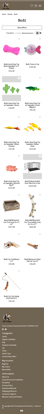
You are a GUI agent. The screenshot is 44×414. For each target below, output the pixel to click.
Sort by (18, 33)
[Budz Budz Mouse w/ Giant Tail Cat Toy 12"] (32, 244)
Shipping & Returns (9, 391)
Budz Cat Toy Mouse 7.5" (11, 260)
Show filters (22, 28)
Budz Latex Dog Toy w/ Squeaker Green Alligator (32, 105)
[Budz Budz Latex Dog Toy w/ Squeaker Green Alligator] (32, 88)
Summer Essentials (9, 345)
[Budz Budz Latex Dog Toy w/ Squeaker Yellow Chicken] (11, 127)
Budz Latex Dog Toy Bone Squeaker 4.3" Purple (11, 66)
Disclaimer (6, 383)
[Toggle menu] (40, 6)
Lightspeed (7, 408)
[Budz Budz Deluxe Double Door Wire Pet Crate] (32, 166)
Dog (3, 342)
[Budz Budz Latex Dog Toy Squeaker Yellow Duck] (32, 127)
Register (5, 364)
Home (4, 14)
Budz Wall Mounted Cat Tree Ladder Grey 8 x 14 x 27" (32, 222)
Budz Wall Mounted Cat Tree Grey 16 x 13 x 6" (11, 222)
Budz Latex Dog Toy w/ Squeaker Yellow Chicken (11, 144)
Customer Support (9, 394)
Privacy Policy (7, 385)
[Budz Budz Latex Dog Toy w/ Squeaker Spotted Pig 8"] (11, 166)
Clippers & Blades (8, 339)
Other (4, 351)
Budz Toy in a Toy (32, 64)
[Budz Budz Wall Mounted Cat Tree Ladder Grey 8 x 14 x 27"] (32, 205)
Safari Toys (6, 354)
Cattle (4, 336)
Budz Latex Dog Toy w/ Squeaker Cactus (11, 104)
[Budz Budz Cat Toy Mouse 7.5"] (11, 244)
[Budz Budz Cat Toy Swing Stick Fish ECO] (11, 281)
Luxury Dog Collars (9, 356)
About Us (5, 377)
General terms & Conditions (12, 380)
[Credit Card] (21, 411)
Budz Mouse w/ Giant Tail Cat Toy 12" (32, 260)
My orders (6, 367)
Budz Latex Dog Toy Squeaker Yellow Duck (32, 144)
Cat (3, 348)
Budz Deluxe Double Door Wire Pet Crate (32, 182)
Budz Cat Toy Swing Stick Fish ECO (11, 297)
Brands (10, 14)
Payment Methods (9, 388)
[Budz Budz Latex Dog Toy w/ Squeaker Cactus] (11, 88)
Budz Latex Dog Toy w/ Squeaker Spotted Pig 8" (11, 183)
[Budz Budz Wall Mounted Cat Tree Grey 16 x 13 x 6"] (11, 205)
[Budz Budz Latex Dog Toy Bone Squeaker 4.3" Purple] (11, 49)
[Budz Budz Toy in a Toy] (32, 49)
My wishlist (6, 370)
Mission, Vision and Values (12, 397)
